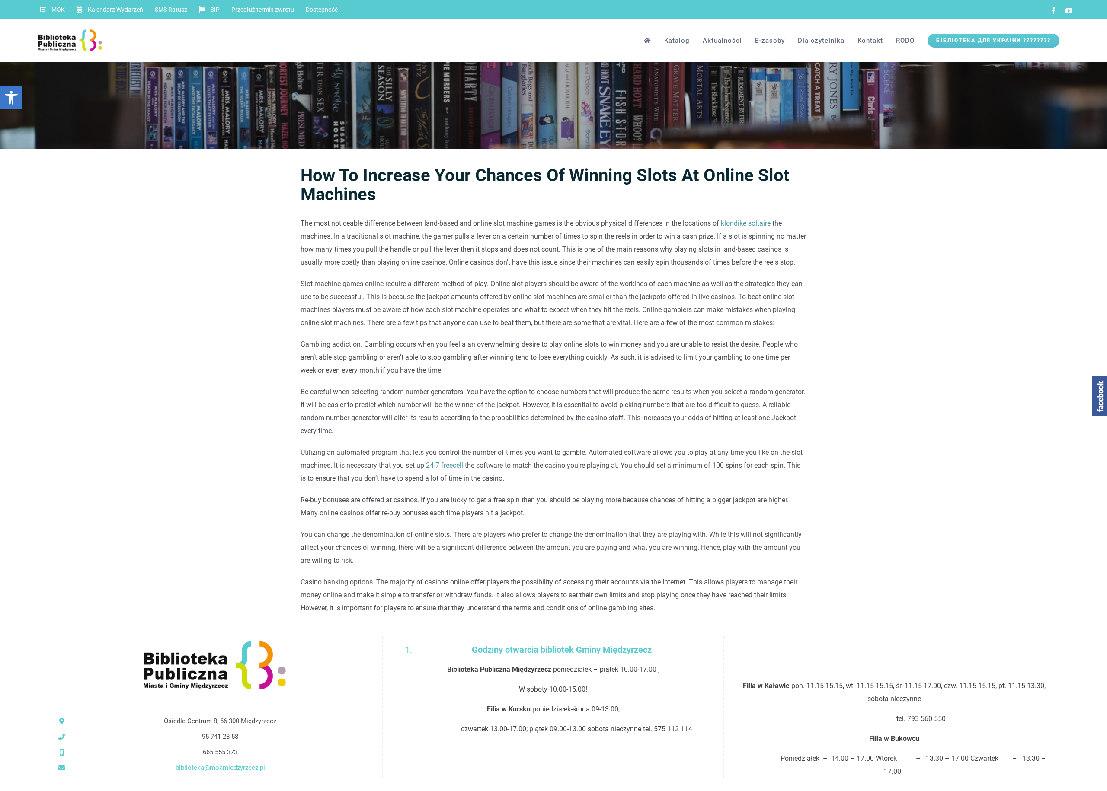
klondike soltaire (746, 223)
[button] (11, 97)
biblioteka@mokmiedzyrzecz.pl (220, 768)
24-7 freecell (444, 465)
